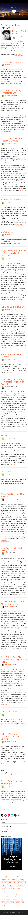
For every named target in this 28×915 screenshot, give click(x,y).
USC (8, 902)
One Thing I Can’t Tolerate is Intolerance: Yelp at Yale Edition (14, 659)
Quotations (21, 894)
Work (23, 902)
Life (25, 882)
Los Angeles (11, 885)
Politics (3, 894)
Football (13, 879)
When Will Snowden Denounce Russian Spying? (11, 736)
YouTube (4, 905)
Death (23, 874)
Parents (12, 891)
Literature (4, 885)
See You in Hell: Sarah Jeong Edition (12, 549)
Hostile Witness (9, 664)
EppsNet (13, 912)
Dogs (3, 876)
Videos (12, 902)
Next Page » (4, 810)
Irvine (10, 882)
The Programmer (9, 606)
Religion (8, 896)
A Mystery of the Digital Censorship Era (12, 91)
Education (17, 876)
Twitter (3, 902)
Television (15, 899)
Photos (17, 891)
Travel (20, 899)
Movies (8, 888)
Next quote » (4, 833)
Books (11, 874)
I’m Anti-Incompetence (12, 62)
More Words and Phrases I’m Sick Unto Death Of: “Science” (13, 253)
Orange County (5, 891)
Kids (14, 882)
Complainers (7, 232)
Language (20, 882)
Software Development (20, 896)
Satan (7, 552)
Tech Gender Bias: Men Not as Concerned (12, 602)
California (17, 874)
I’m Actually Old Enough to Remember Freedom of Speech (14, 381)
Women (17, 902)
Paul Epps (15, 36)
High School (4, 882)
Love (17, 885)
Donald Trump (9, 876)
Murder (13, 888)
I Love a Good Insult (19, 32)
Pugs (16, 894)
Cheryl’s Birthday (9, 711)
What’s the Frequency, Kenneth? (12, 355)
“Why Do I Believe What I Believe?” (13, 495)
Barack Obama (5, 874)
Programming (10, 894)
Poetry (22, 891)
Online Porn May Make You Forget (12, 782)
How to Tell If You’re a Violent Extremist (11, 139)
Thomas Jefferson (10, 499)
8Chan (4, 435)
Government (20, 879)
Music (19, 888)
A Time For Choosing (11, 199)
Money (3, 888)
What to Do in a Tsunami (13, 307)
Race (3, 896)
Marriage (22, 885)
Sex (12, 896)
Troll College (7, 471)
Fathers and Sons (5, 879)
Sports (3, 899)
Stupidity (8, 899)
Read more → (19, 54)
